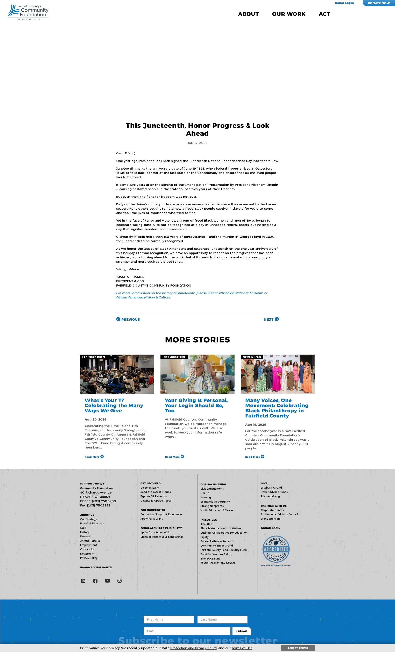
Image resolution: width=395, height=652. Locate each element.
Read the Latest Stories (156, 492)
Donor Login (344, 3)
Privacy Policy (89, 558)
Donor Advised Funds (274, 492)
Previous (130, 319)
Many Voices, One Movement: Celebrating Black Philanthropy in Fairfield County (277, 408)
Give (264, 483)
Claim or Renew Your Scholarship (162, 536)
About (248, 14)
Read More (92, 456)
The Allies (207, 524)
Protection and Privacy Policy (193, 648)
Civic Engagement (212, 488)
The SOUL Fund (211, 558)
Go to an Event (150, 487)
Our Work (289, 14)
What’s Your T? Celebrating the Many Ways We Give (114, 405)
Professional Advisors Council (279, 514)
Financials (86, 536)
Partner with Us (274, 505)
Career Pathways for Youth (218, 541)
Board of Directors (92, 523)
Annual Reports (90, 540)
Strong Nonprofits (212, 505)
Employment (88, 545)
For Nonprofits (153, 510)
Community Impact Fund (217, 545)
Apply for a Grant (152, 518)
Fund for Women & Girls (216, 554)
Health (205, 493)
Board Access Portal (96, 567)
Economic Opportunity (215, 501)
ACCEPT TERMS (298, 648)
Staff (83, 527)
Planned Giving (270, 496)
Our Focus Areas (214, 484)
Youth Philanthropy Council (218, 562)
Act (324, 14)
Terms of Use (242, 648)
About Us (87, 514)
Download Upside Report (157, 500)
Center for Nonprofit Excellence (161, 514)
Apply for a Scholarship (155, 532)
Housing (206, 497)
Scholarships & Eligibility (161, 528)
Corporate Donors (272, 510)
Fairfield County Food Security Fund (224, 549)
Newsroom (87, 553)
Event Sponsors (270, 518)
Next (269, 319)
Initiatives (209, 519)
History (84, 532)
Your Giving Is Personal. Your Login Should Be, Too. (196, 405)
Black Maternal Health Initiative (221, 528)
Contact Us (87, 549)
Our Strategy (88, 519)
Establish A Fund (271, 487)
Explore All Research (154, 496)
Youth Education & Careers (218, 510)
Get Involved (151, 483)
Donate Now (379, 3)
